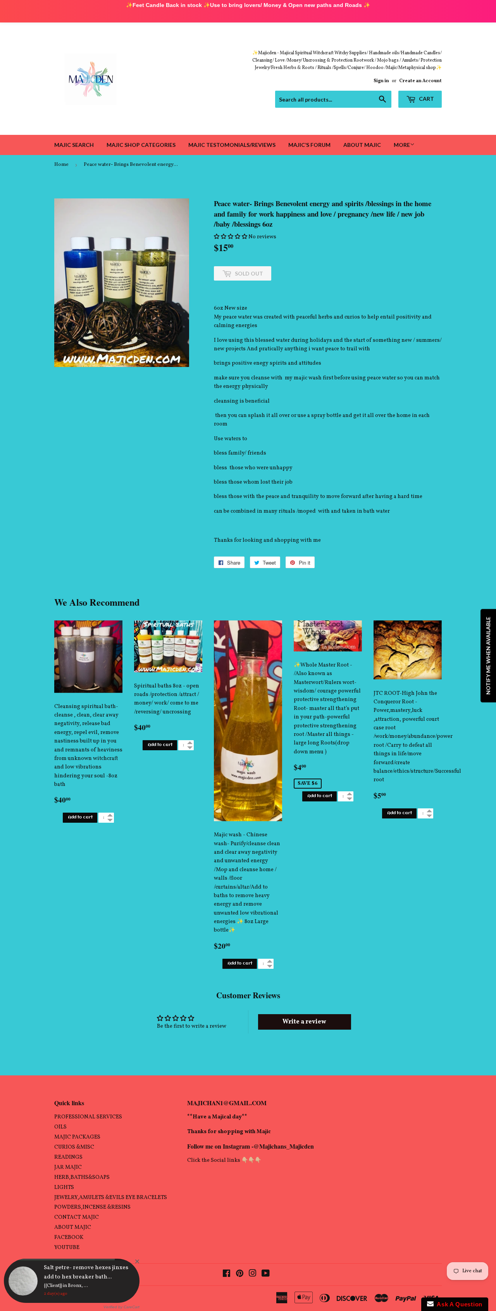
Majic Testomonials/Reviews (232, 144)
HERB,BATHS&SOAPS (82, 1177)
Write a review (304, 1022)
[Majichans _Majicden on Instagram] (253, 1274)
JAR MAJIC (68, 1167)
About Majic (362, 144)
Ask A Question (458, 1304)
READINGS (68, 1157)
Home (61, 164)
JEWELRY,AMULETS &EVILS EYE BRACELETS (110, 1197)
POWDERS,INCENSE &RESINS (92, 1207)
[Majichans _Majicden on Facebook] (226, 1274)
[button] (230, 237)
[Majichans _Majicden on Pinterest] (240, 1274)
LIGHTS (64, 1187)
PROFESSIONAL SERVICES (88, 1117)
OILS (60, 1127)
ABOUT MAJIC (72, 1227)
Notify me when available (488, 655)
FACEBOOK (68, 1237)
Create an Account (420, 81)
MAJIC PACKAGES (77, 1137)
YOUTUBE (66, 1247)
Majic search (74, 144)
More (402, 144)
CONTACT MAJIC (76, 1217)
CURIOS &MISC (74, 1147)
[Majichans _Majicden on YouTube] (266, 1274)
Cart (426, 98)
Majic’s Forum (309, 144)
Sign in (381, 81)
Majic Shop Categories (141, 144)
